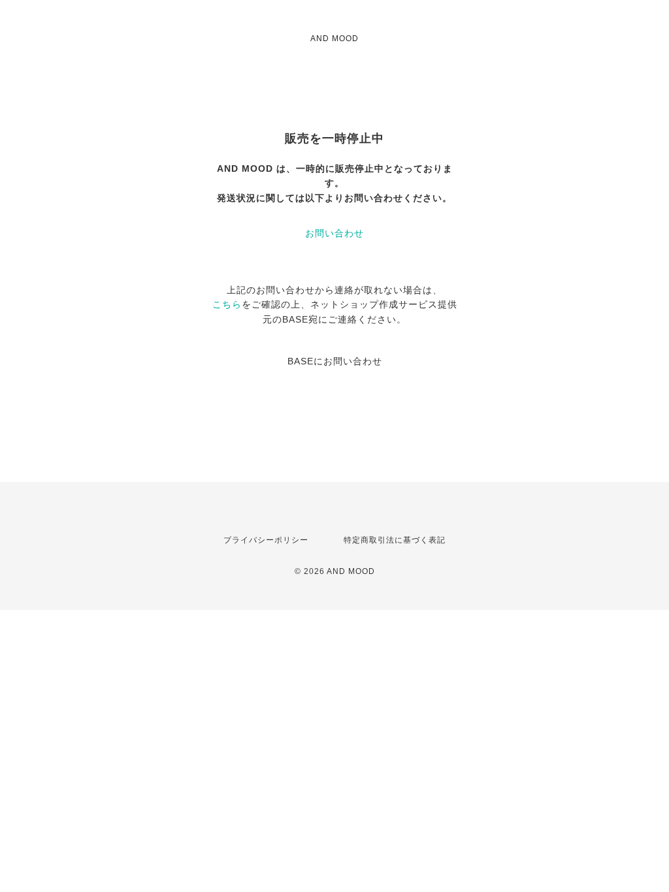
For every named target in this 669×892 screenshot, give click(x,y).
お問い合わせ (334, 233)
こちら (227, 304)
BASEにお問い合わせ (334, 361)
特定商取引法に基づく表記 (395, 540)
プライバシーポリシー (265, 540)
